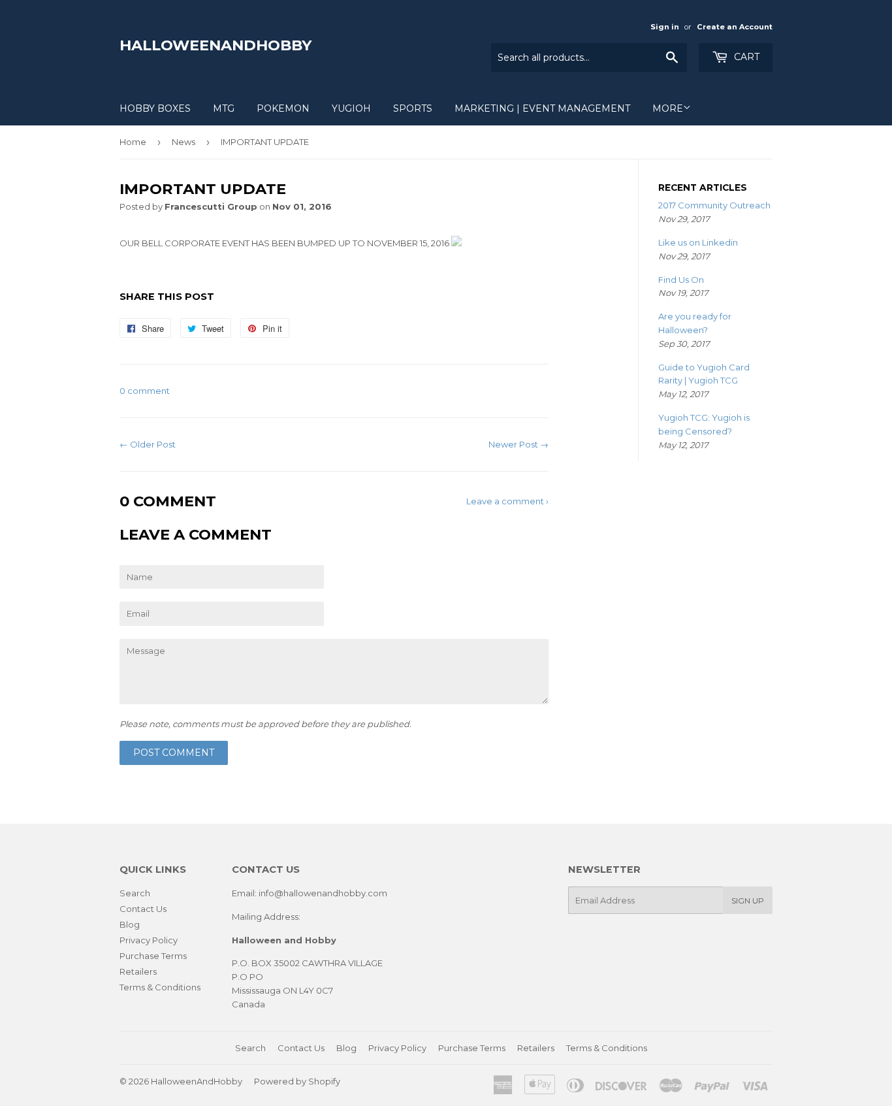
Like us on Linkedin (698, 242)
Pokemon (283, 108)
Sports (412, 108)
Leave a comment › (507, 501)
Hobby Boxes (155, 108)
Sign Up (747, 900)
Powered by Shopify (297, 1081)
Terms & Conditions (159, 987)
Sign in (664, 26)
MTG (223, 108)
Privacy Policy (148, 940)
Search (134, 893)
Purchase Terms (153, 956)
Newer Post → (518, 444)
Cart (745, 57)
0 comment (144, 390)
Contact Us (143, 908)
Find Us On (681, 279)
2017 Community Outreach (714, 205)
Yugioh (351, 108)
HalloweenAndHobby (215, 45)
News (183, 142)
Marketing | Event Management (542, 108)
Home (132, 142)
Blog (129, 924)
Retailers (138, 971)
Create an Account (735, 26)
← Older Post (147, 444)
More (667, 108)
